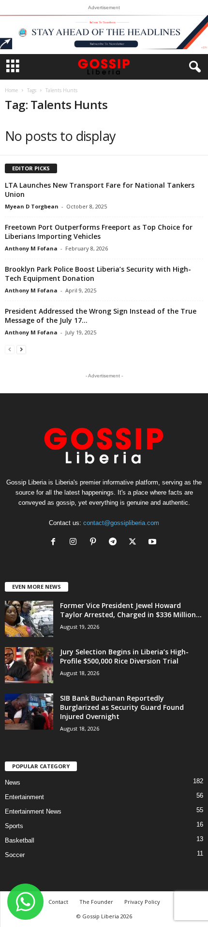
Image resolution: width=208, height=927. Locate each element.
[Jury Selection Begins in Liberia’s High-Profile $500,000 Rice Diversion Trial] (29, 665)
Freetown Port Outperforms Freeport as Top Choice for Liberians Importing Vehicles (99, 231)
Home (11, 90)
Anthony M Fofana (31, 248)
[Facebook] (55, 542)
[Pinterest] (95, 542)
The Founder (96, 901)
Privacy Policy (142, 901)
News (12, 782)
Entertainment (24, 797)
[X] (135, 542)
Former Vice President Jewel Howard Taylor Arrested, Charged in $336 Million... (131, 610)
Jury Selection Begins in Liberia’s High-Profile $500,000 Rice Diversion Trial (124, 656)
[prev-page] (10, 349)
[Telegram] (115, 542)
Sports (14, 826)
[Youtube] (154, 542)
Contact (58, 901)
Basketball (19, 840)
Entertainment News (33, 811)
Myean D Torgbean (32, 206)
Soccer (15, 854)
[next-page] (21, 349)
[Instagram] (75, 542)
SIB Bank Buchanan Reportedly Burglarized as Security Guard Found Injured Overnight (122, 707)
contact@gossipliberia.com (121, 522)
